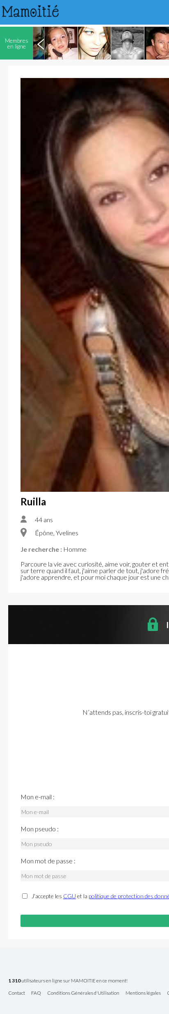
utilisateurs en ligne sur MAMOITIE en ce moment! (68, 981)
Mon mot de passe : (48, 861)
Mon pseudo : (40, 829)
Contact (16, 993)
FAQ (36, 993)
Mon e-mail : (38, 797)
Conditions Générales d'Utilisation (83, 993)
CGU (69, 895)
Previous (40, 43)
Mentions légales (143, 993)
